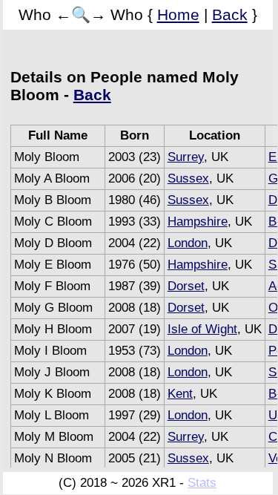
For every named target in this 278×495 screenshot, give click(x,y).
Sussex (188, 178)
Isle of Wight (202, 329)
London (188, 243)
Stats (202, 483)
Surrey (186, 157)
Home (178, 14)
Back (230, 14)
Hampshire (198, 221)
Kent (180, 394)
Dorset (186, 286)
